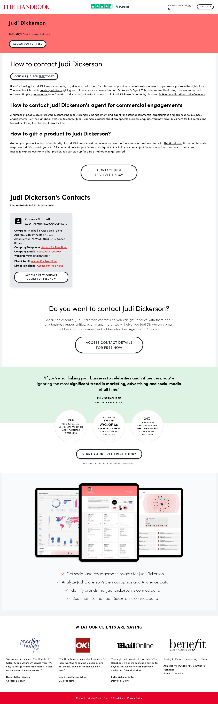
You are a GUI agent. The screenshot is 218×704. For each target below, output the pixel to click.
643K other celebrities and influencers (182, 94)
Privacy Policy (134, 698)
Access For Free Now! (54, 247)
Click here (177, 119)
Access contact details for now (109, 345)
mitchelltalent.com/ (38, 255)
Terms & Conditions (114, 698)
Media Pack (94, 698)
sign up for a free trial (86, 151)
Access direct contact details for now (41, 276)
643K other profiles (49, 151)
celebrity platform (51, 90)
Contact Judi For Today (34, 76)
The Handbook (173, 143)
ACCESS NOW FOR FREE (27, 43)
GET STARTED (205, 7)
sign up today (39, 94)
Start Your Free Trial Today (109, 453)
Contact (80, 698)
